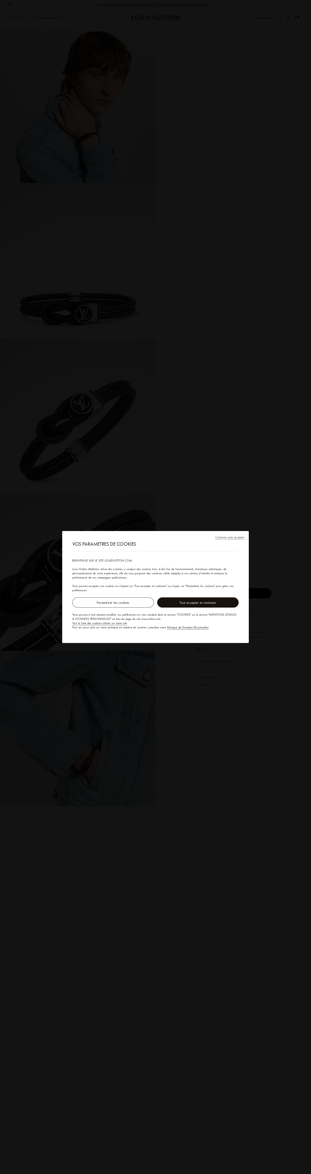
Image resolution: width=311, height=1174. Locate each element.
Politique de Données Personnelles (188, 627)
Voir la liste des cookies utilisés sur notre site (99, 623)
